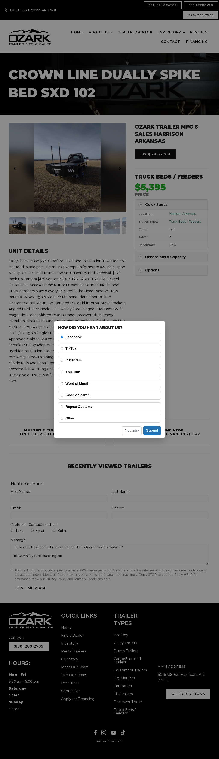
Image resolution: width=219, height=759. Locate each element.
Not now (132, 430)
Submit (152, 430)
